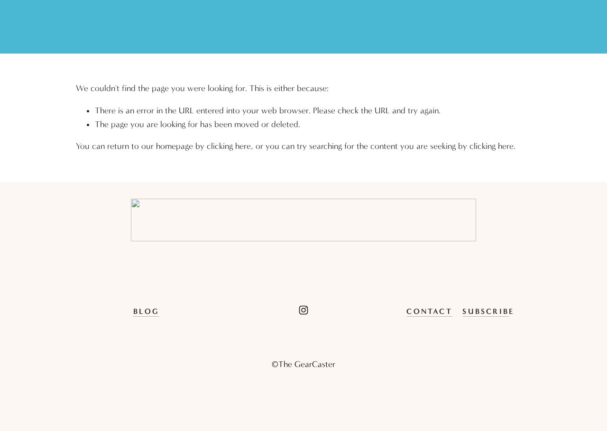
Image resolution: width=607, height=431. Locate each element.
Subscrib (485, 311)
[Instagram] (303, 310)
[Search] (80, 27)
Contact (429, 311)
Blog (146, 311)
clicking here (229, 146)
